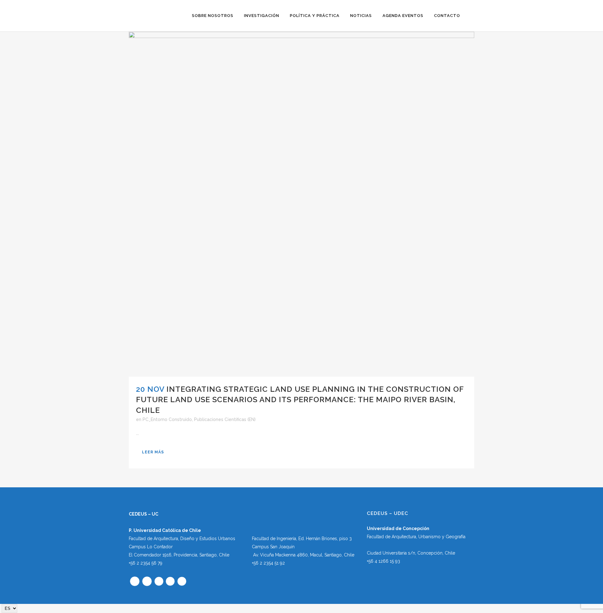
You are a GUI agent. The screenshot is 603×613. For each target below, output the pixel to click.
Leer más (153, 452)
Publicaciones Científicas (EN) (225, 419)
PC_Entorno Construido (167, 419)
